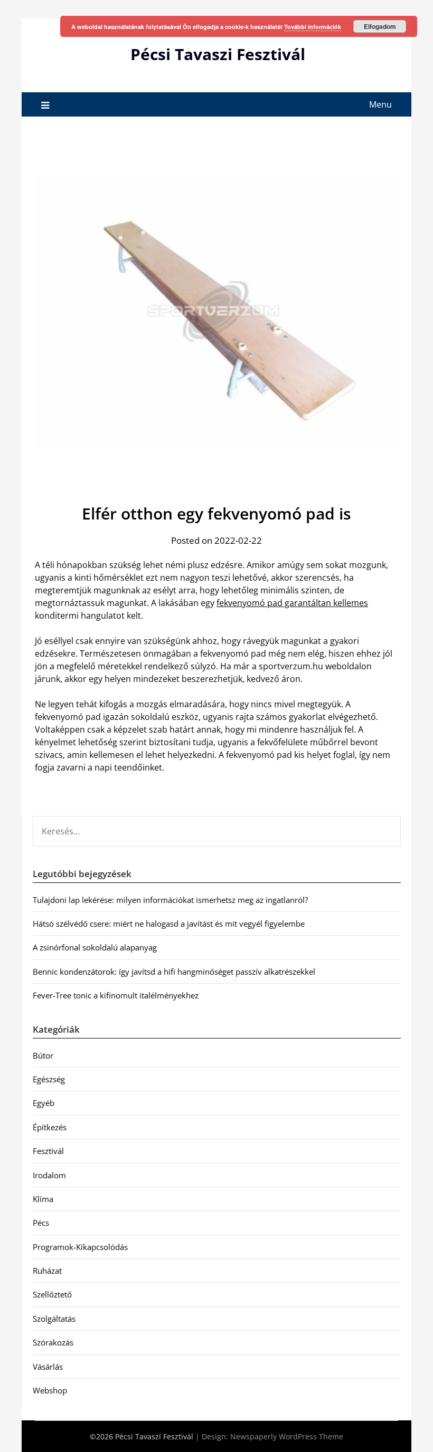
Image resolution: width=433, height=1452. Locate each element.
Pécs (41, 1222)
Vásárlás (48, 1366)
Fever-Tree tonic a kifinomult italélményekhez (116, 995)
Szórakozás (53, 1342)
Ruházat (47, 1270)
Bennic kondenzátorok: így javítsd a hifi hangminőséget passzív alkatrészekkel (174, 971)
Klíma (43, 1199)
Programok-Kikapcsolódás (80, 1247)
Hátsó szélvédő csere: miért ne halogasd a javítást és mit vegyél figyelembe (169, 923)
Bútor (43, 1055)
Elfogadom (380, 26)
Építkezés (50, 1127)
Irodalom (49, 1175)
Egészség (49, 1079)
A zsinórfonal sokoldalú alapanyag (95, 947)
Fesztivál (48, 1151)
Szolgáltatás (54, 1318)
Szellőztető (52, 1294)
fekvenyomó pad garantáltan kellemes (292, 603)
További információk (312, 27)
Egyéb (43, 1103)
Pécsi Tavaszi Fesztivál (217, 54)
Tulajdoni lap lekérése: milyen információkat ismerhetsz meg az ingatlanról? (170, 900)
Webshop (50, 1390)
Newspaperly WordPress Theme (286, 1436)
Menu (380, 104)
